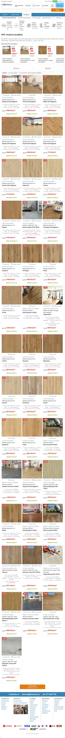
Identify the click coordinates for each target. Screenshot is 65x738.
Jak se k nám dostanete (20, 702)
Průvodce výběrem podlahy (56, 702)
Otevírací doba (18, 700)
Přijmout (55, 1)
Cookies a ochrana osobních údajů (34, 715)
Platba (31, 702)
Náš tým (3, 702)
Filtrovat (17, 68)
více (48, 1)
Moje (29, 5)
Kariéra (3, 704)
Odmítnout (60, 1)
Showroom (20, 5)
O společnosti (5, 700)
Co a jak (37, 5)
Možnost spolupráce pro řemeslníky (46, 710)
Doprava (32, 700)
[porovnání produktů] (52, 5)
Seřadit (49, 68)
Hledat (57, 10)
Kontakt (46, 5)
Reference (4, 706)
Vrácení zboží (33, 704)
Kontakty (3, 708)
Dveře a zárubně (58, 706)
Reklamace (33, 706)
